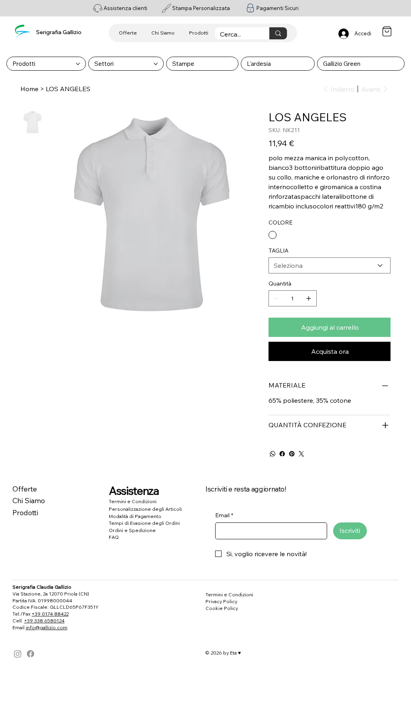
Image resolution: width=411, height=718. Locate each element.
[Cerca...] (278, 33)
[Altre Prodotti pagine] (78, 64)
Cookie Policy (222, 608)
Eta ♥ (235, 653)
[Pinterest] (292, 454)
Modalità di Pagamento (135, 516)
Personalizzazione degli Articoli (145, 509)
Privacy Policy (221, 601)
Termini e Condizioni (133, 501)
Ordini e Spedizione (132, 530)
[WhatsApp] (273, 454)
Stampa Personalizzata (201, 8)
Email (224, 515)
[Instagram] (17, 654)
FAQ (114, 537)
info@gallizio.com (46, 627)
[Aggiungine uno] (309, 298)
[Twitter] (301, 454)
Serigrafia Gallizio (58, 32)
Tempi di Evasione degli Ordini (144, 523)
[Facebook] (282, 454)
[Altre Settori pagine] (156, 64)
